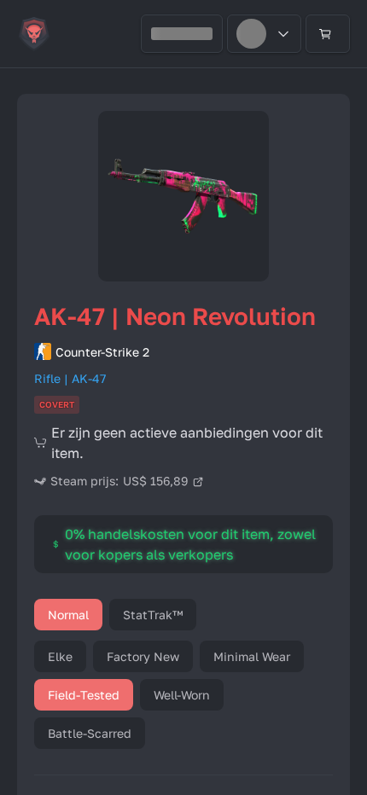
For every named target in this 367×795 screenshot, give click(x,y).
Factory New (143, 656)
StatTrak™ (153, 614)
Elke (60, 656)
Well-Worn (182, 695)
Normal (68, 614)
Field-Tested (83, 695)
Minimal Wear (251, 656)
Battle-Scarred (89, 733)
